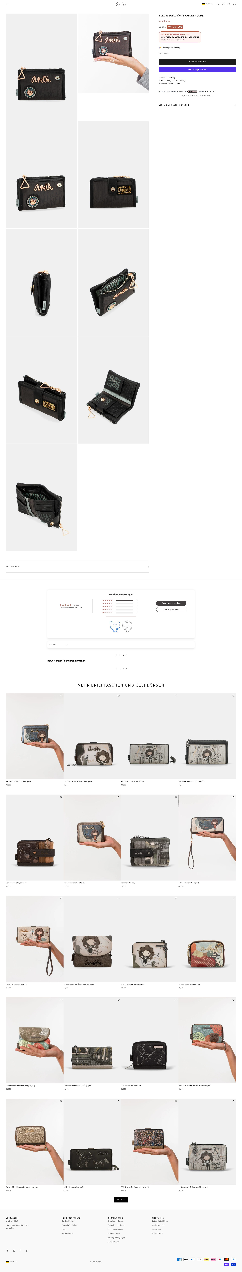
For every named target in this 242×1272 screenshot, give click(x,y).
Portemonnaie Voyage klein (16, 883)
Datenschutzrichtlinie (160, 1221)
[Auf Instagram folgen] (14, 1250)
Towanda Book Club (69, 1225)
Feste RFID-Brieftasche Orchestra (133, 781)
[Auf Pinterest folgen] (20, 1250)
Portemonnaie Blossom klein (189, 984)
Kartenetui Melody (128, 883)
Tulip (64, 1229)
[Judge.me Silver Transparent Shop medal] (127, 626)
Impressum (156, 1229)
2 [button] (120, 655)
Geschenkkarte (67, 1233)
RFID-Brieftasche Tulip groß (188, 883)
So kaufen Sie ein (114, 1233)
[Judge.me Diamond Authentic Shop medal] (115, 626)
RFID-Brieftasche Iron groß (73, 1187)
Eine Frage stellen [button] (171, 609)
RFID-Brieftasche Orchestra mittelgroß (78, 781)
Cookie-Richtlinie (158, 1225)
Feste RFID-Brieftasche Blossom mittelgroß (22, 1187)
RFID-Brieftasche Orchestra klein (133, 984)
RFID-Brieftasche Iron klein (131, 1085)
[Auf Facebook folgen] (7, 1250)
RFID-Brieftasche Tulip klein (74, 883)
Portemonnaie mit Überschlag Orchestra (79, 984)
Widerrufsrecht (157, 1233)
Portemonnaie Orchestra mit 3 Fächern (193, 1187)
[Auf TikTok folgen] (27, 1250)
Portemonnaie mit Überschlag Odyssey (20, 1085)
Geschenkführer (68, 1221)
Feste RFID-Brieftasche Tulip (16, 984)
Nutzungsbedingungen (116, 1237)
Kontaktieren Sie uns (115, 1221)
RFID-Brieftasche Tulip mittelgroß (18, 781)
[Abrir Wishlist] (223, 4)
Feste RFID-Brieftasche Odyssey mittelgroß (194, 1085)
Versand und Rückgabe (116, 1225)
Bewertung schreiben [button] (171, 603)
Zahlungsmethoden (115, 1229)
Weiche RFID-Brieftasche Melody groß (77, 1085)
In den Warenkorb (197, 62)
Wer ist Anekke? (12, 1221)
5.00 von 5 (76, 605)
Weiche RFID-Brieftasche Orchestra (191, 781)
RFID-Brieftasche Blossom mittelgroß (135, 1187)
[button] (164, 21)
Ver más (121, 1199)
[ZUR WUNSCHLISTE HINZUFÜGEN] (61, 696)
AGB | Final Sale (113, 1242)
